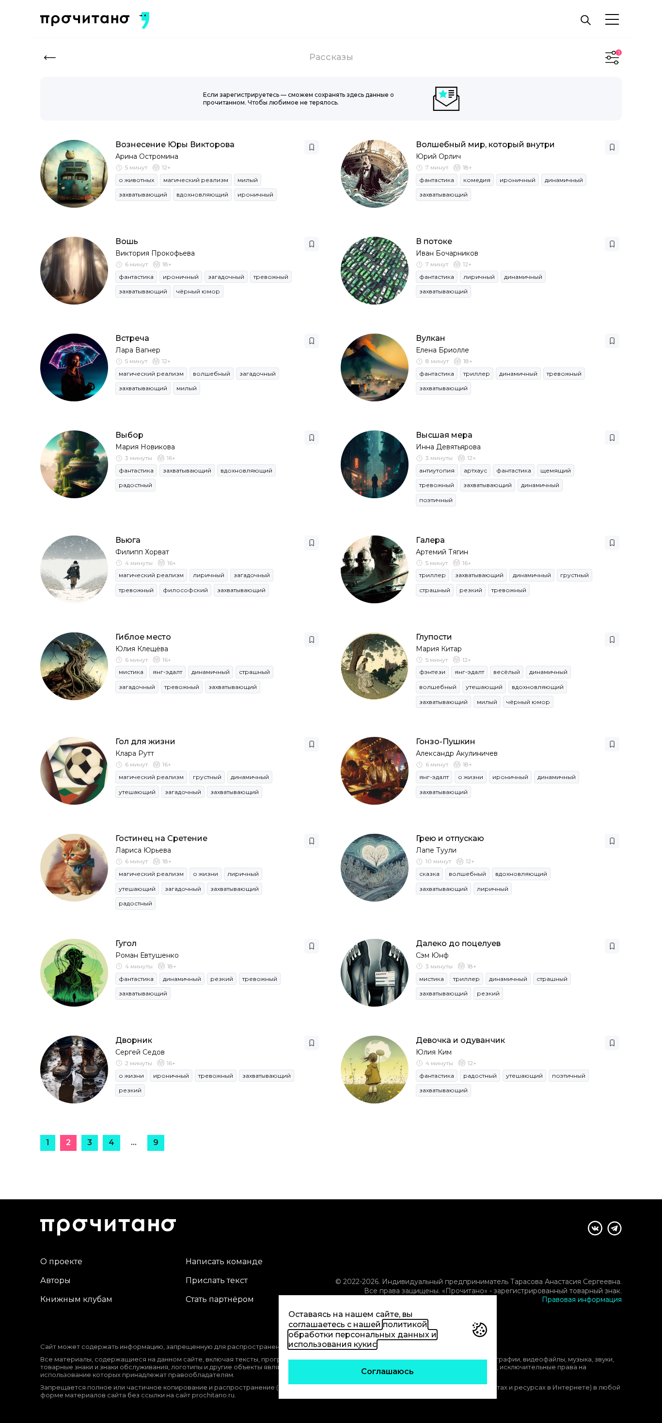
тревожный (270, 276)
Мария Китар (439, 648)
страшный (434, 590)
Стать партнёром (220, 1299)
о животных (136, 180)
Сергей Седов (140, 1052)
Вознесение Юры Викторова (175, 144)
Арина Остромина (146, 156)
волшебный (211, 373)
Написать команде (224, 1261)
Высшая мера (444, 435)
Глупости (434, 637)
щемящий (555, 470)
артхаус (475, 470)
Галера (430, 540)
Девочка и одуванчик (460, 1040)
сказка (429, 873)
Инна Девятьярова (448, 447)
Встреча (132, 338)
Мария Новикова (145, 447)
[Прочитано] (84, 20)
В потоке (434, 241)
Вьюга (128, 540)
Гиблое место (143, 637)
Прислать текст (217, 1280)
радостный (135, 485)
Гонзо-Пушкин (445, 741)
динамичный (564, 180)
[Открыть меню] (612, 20)
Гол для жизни (145, 741)
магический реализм (195, 180)
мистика (131, 671)
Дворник (133, 1040)
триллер (476, 373)
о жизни (470, 776)
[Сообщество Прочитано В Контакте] (595, 1228)
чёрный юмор (198, 291)
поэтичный (436, 500)
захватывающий (143, 194)
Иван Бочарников (447, 253)
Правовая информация (582, 1299)
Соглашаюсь (387, 1371)
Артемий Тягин (442, 552)
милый (247, 180)
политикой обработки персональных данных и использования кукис (362, 1334)
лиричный (479, 276)
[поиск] (585, 20)
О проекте (61, 1261)
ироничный (255, 194)
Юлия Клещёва (141, 648)
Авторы (55, 1280)
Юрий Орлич (438, 156)
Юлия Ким (434, 1052)
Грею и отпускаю (450, 838)
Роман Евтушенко (147, 955)
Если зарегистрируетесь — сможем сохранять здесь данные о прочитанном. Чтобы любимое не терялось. (298, 98)
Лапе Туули (436, 850)
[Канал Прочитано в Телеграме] (614, 1228)
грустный (574, 575)
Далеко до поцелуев (458, 943)
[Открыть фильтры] (612, 57)
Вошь (126, 241)
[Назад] (50, 57)
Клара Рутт (134, 753)
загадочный (226, 276)
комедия (476, 180)
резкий (470, 590)
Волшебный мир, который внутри (485, 144)
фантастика (436, 180)
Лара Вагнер (137, 350)
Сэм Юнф (432, 955)
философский (185, 590)
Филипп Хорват (142, 552)
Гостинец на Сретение (161, 838)
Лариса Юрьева (143, 850)
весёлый (506, 671)
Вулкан (430, 338)
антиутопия (437, 470)
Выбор (129, 435)
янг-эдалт (167, 671)
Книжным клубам (76, 1299)
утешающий (484, 686)
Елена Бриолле (442, 350)
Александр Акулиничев (457, 753)
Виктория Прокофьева (155, 253)
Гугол (126, 943)
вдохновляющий (202, 194)
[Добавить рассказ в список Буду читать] (311, 147)
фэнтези (432, 671)
